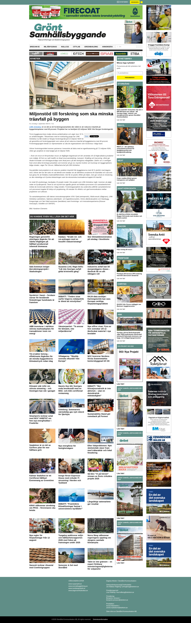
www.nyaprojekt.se (75, 584)
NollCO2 (65, 47)
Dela (86, 136)
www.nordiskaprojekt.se (76, 588)
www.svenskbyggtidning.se (78, 586)
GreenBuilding (91, 47)
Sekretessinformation (100, 619)
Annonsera (135, 2)
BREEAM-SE (35, 47)
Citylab (76, 47)
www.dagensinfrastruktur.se (78, 590)
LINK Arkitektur (35, 127)
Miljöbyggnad (50, 47)
